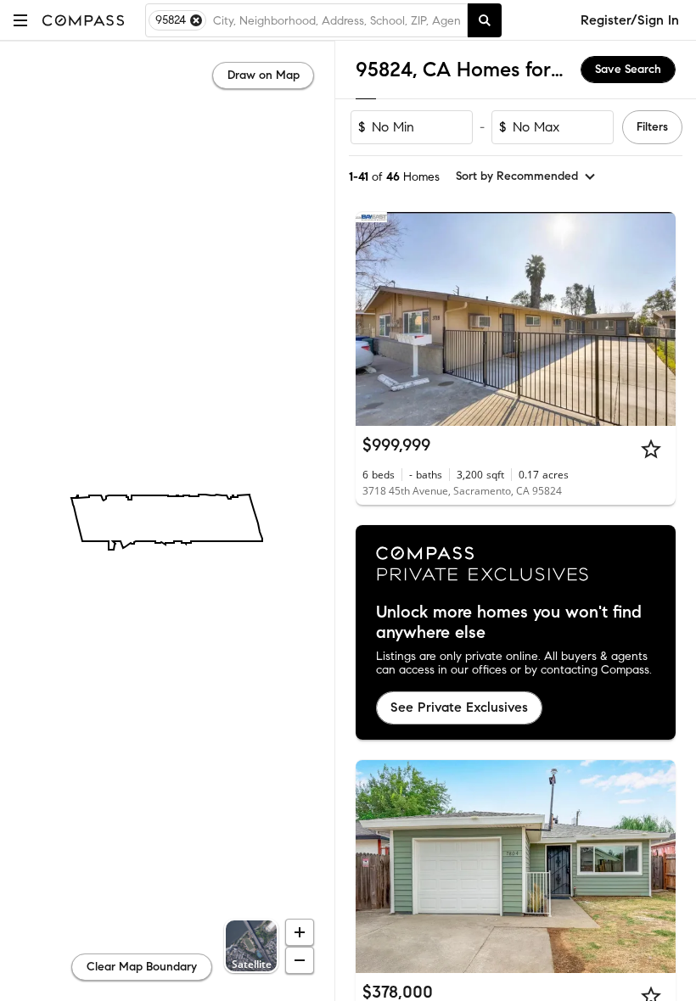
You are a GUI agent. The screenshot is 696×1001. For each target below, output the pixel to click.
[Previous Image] (376, 319)
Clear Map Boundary (142, 966)
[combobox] (336, 20)
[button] (20, 20)
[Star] (651, 449)
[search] (485, 20)
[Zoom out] (299, 960)
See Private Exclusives (459, 707)
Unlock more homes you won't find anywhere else (509, 622)
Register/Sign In (630, 20)
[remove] (196, 20)
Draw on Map (263, 75)
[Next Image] (656, 319)
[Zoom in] (299, 932)
